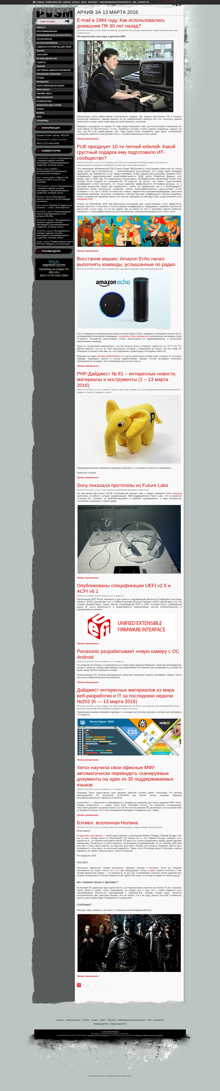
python (40, 78)
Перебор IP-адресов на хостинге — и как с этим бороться (54, 206)
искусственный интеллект (51, 86)
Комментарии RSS (118, 1024)
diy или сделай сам (47, 59)
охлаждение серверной (103, 165)
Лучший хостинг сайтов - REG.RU (53, 135)
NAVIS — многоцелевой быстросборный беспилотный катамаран (52, 171)
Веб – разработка (141, 2)
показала (177, 493)
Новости (41, 27)
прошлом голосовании (90, 835)
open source (43, 90)
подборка (99, 392)
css (110, 706)
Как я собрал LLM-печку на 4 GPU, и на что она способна (53, 179)
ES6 (115, 706)
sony (104, 490)
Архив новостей (53, 2)
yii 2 (139, 390)
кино (112, 827)
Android (67, 2)
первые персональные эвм (165, 30)
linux (39, 117)
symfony (132, 390)
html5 (120, 706)
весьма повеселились (109, 356)
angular (105, 706)
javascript (42, 55)
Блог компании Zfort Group (153, 390)
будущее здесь (44, 93)
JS (134, 706)
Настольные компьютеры (140, 30)
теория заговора (140, 827)
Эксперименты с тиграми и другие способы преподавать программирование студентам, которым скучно (54, 161)
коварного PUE (84, 199)
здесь (153, 870)
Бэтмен (105, 827)
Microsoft (93, 2)
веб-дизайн (92, 709)
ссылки (107, 392)
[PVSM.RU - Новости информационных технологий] (54, 14)
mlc (116, 162)
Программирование (47, 31)
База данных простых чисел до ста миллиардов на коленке (53, 199)
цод (124, 165)
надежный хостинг (54, 263)
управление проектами (49, 74)
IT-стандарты (108, 162)
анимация (150, 706)
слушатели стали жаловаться (133, 336)
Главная (40, 2)
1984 (104, 30)
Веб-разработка (45, 97)
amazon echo (113, 269)
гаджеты (41, 62)
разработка (43, 82)
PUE (120, 162)
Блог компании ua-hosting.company (138, 162)
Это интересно (44, 39)
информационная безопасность (54, 35)
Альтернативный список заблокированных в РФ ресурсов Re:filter (54, 213)
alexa (104, 269)
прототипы (144, 490)
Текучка (40, 51)
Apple (84, 2)
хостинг (117, 165)
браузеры (81, 709)
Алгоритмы (42, 121)
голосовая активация (129, 269)
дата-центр (160, 162)
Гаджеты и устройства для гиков (54, 47)
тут (111, 870)
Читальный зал (155, 827)
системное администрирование (54, 70)
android (41, 66)
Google (76, 2)
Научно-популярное (47, 43)
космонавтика (44, 101)
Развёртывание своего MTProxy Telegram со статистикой (55, 242)
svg (143, 706)
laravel (114, 390)
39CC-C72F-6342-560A (48, 143)
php (126, 390)
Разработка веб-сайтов (49, 105)
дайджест (81, 392)
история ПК (123, 30)
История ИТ (112, 30)
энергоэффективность (136, 165)
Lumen (121, 390)
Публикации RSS (101, 1024)
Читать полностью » (88, 138)
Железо (40, 113)
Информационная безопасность (115, 2)
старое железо (83, 33)
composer (106, 390)
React (138, 706)
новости (119, 596)
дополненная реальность (127, 490)
